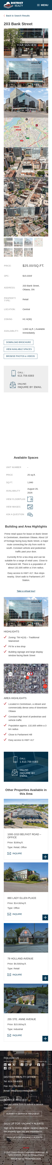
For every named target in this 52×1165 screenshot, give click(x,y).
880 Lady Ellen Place (21, 898)
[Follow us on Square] (5, 1068)
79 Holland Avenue (20, 958)
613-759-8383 (15, 1081)
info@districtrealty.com (22, 1091)
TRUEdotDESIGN (33, 1159)
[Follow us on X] (13, 1064)
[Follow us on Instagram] (9, 1068)
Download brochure (18, 342)
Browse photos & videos (20, 356)
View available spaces (19, 349)
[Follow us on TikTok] (30, 1064)
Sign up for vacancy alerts (24, 1137)
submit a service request (22, 1113)
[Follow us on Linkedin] (5, 1064)
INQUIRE (17, 853)
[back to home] (13, 5)
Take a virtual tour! (26, 591)
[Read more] (45, 857)
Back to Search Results (18, 15)
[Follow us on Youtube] (9, 1064)
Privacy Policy (37, 1155)
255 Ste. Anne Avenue (21, 1019)
